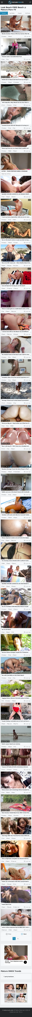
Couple (16, 242)
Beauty (14, 563)
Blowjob (9, 265)
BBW (10, 151)
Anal (3, 59)
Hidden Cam (16, 907)
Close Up (14, 861)
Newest (4, 13)
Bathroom (4, 930)
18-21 (3, 105)
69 (3, 700)
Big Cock (14, 311)
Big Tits (16, 723)
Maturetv (18, 2)
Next (24, 934)
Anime (15, 769)
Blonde (13, 196)
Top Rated (11, 13)
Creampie (16, 82)
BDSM (10, 517)
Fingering (10, 288)
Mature (16, 288)
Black (13, 792)
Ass (8, 59)
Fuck (15, 884)
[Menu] (2, 2)
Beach (10, 36)
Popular (20, 13)
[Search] (30, 2)
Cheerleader (17, 471)
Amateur (4, 36)
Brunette (16, 265)
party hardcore (9, 976)
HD (13, 632)
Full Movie (27, 13)
